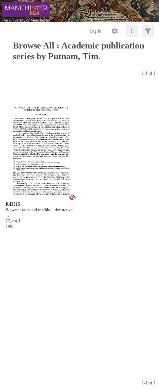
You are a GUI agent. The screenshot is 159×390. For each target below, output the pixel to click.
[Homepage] (79, 11)
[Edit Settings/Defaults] (115, 31)
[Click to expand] (148, 31)
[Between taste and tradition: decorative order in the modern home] (41, 143)
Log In (95, 31)
